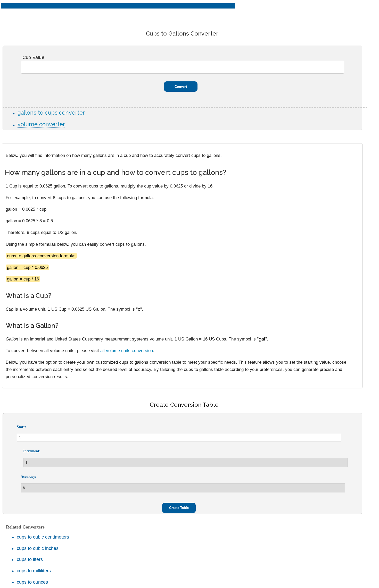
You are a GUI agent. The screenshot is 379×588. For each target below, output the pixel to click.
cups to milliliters (34, 570)
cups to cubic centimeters (43, 537)
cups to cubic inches (38, 548)
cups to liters (30, 559)
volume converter (41, 124)
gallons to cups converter (51, 112)
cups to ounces (32, 582)
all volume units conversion (126, 350)
